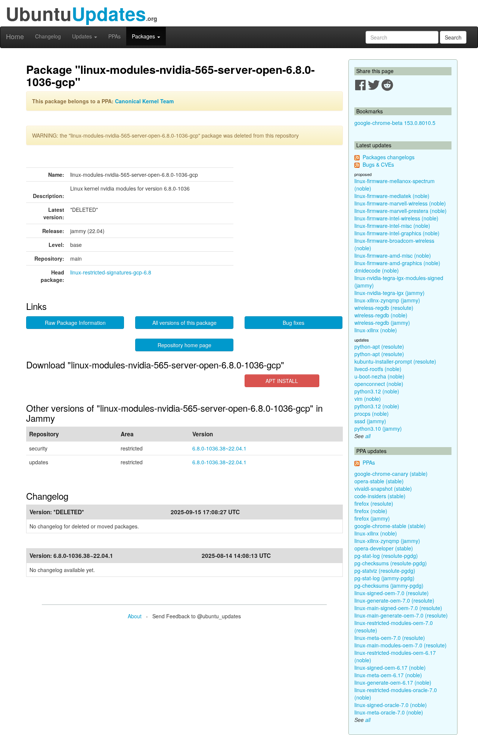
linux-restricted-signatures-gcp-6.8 (110, 272)
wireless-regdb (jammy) (382, 322)
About (135, 616)
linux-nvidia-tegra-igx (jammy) (389, 292)
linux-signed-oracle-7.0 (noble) (390, 705)
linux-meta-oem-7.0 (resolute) (389, 637)
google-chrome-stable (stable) (390, 526)
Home (15, 36)
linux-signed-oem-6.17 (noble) (390, 667)
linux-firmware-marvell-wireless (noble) (400, 203)
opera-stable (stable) (379, 481)
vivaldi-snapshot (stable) (383, 488)
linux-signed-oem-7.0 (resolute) (391, 593)
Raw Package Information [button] (75, 322)
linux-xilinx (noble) (375, 330)
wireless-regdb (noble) (380, 315)
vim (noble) (367, 398)
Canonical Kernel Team (144, 101)
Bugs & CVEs (378, 164)
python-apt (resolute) (379, 346)
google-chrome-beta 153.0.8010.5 (394, 122)
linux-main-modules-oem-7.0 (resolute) (400, 645)
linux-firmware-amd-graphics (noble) (397, 263)
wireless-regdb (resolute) (383, 307)
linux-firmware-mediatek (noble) (391, 196)
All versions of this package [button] (184, 322)
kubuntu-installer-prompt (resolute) (395, 361)
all (367, 436)
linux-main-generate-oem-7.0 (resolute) (401, 615)
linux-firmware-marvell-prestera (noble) (400, 210)
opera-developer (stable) (383, 548)
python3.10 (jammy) (378, 428)
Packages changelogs (389, 157)
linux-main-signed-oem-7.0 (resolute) (398, 608)
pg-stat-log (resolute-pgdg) (386, 555)
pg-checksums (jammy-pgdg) (388, 585)
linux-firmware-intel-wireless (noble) (396, 218)
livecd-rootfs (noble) (377, 369)
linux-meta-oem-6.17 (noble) (388, 675)
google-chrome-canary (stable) (391, 473)
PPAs (114, 36)
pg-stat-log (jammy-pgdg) (384, 578)
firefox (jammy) (372, 518)
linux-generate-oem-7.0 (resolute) (394, 600)
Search (453, 37)
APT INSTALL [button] (282, 380)
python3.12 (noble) (376, 391)
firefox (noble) (370, 511)
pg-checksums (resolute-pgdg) (390, 563)
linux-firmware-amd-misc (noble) (392, 255)
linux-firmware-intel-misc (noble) (392, 225)
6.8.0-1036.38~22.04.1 (219, 448)
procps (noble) (371, 413)
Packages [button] (144, 36)
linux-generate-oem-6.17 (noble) (392, 682)
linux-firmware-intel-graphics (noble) (397, 233)
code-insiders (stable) (380, 496)
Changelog (48, 36)
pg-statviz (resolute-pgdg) (384, 570)
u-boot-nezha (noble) (379, 376)
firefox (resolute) (373, 503)
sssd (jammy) (370, 421)
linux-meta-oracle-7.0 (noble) (388, 712)
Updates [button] (82, 36)
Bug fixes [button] (293, 322)
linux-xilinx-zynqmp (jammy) (387, 300)
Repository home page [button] (184, 345)
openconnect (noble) (378, 383)
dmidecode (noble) (376, 270)
